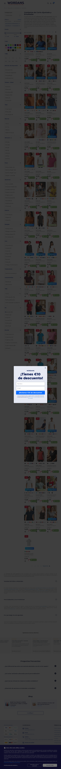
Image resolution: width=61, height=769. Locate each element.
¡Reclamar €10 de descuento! (30, 393)
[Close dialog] (45, 368)
